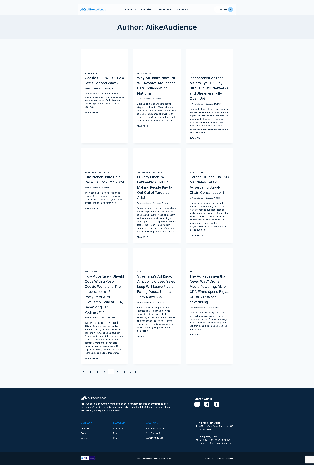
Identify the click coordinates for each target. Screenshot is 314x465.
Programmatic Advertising (98, 173)
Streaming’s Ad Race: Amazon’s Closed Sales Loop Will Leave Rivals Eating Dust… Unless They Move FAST (156, 286)
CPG (191, 272)
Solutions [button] (129, 9)
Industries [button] (146, 9)
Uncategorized (92, 272)
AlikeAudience (92, 89)
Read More (91, 112)
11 (135, 372)
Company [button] (181, 9)
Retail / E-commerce (199, 173)
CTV (191, 73)
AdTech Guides (91, 73)
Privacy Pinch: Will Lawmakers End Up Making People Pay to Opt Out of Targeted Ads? (154, 187)
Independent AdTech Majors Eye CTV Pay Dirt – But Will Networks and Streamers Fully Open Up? (209, 88)
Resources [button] (164, 9)
